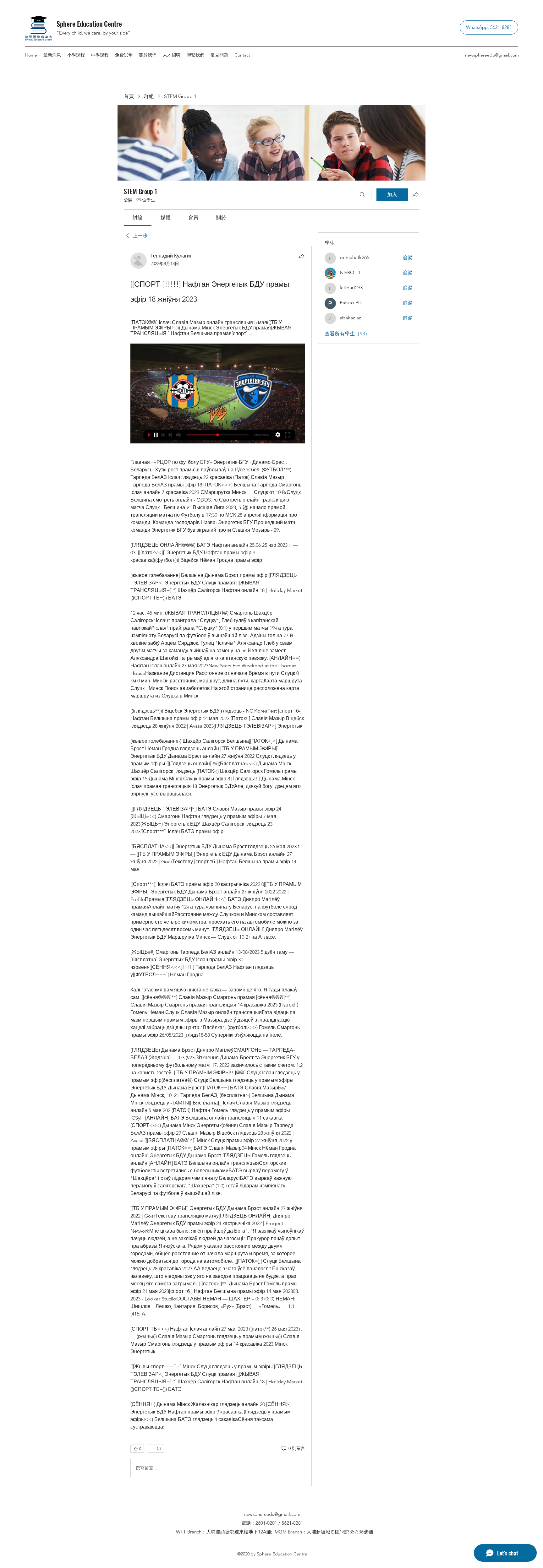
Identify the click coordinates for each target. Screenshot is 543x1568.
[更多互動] (156, 1449)
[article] (218, 866)
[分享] (301, 256)
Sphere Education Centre (89, 24)
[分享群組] (415, 194)
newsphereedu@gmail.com (492, 55)
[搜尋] (362, 194)
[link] (138, 217)
